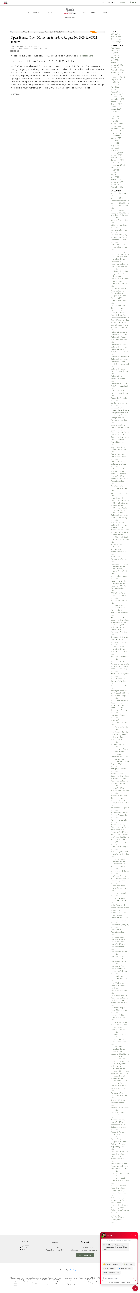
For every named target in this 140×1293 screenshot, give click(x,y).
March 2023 (115, 150)
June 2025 (114, 85)
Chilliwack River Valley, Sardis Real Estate (118, 378)
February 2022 (116, 182)
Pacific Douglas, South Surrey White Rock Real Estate (119, 854)
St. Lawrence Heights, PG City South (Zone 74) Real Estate (119, 1025)
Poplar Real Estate (117, 864)
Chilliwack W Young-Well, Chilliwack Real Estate (119, 386)
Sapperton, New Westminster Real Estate (117, 932)
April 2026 (114, 60)
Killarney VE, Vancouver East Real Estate (118, 722)
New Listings (115, 37)
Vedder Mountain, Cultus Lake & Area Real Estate (118, 1127)
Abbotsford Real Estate (119, 203)
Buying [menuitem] (83, 13)
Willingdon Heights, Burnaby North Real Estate (118, 1193)
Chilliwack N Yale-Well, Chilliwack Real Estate (119, 352)
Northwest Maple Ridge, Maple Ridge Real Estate (118, 842)
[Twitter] (133, 3)
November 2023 (117, 131)
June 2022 (114, 172)
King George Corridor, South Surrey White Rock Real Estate (119, 734)
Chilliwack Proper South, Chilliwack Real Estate (32, 48)
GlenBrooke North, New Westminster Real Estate (119, 613)
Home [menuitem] (27, 13)
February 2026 (116, 65)
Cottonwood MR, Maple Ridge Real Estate (117, 442)
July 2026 (114, 53)
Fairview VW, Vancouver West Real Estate (119, 552)
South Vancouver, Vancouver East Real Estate (118, 1003)
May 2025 (114, 87)
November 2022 (117, 160)
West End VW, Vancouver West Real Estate (119, 1159)
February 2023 (116, 153)
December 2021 (116, 187)
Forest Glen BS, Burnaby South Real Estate (118, 571)
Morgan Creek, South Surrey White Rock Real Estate (119, 803)
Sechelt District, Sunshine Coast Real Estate (118, 978)
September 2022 (117, 165)
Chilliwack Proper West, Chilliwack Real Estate (119, 371)
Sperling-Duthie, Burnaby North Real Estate (118, 1017)
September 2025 (117, 77)
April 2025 (114, 89)
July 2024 (114, 111)
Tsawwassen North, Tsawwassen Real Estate (118, 1088)
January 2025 (116, 97)
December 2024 (117, 99)
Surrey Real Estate (117, 1069)
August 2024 (115, 109)
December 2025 (117, 70)
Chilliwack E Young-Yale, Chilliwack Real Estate (119, 339)
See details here (85, 56)
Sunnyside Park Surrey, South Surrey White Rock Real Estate (119, 1063)
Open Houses (116, 39)
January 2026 (116, 67)
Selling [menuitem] (94, 13)
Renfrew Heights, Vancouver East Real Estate (118, 900)
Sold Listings (115, 42)
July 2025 (114, 82)
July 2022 (114, 170)
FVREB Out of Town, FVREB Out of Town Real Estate (118, 595)
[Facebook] (130, 3)
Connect (122, 3)
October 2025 (116, 75)
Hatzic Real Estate (117, 678)
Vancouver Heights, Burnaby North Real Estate (118, 1115)
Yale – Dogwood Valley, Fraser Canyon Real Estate (119, 1210)
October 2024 (116, 104)
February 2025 (116, 94)
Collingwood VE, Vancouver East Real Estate (118, 420)
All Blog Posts (115, 34)
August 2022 (115, 167)
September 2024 (117, 106)
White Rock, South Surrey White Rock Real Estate (119, 1181)
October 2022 (116, 163)
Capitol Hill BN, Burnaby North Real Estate (118, 300)
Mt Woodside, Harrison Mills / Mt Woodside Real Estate (120, 815)
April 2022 (114, 177)
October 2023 (116, 133)
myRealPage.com (74, 1270)
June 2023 (114, 143)
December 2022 (117, 158)
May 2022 (114, 175)
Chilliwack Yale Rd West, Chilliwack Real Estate (119, 393)
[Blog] (136, 3)
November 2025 (117, 72)
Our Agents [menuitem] (52, 13)
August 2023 (115, 138)
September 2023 (117, 136)
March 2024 (115, 121)
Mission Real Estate (118, 788)
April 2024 (114, 119)
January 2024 (116, 126)
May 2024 (114, 116)
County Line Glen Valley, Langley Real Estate (118, 449)
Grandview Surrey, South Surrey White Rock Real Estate (118, 625)
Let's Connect (85, 1255)
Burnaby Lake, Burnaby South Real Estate (118, 283)
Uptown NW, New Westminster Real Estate (117, 1103)
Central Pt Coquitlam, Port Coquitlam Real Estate (119, 327)
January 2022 (116, 184)
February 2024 (116, 123)
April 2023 (114, 148)
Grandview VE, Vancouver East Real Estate (118, 632)
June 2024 (114, 114)
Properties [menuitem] (37, 13)
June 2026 (114, 55)
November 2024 (117, 102)
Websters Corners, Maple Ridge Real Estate (118, 1146)
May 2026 (114, 58)
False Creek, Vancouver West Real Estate (119, 559)
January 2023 (116, 155)
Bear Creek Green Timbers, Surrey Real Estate (119, 247)
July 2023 (114, 141)
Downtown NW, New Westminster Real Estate (119, 481)
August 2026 (115, 50)
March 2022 (115, 180)
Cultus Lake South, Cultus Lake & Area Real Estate (118, 464)
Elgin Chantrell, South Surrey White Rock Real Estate (119, 539)
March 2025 (115, 92)
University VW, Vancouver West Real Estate (119, 1095)
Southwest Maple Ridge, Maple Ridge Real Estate (118, 1010)
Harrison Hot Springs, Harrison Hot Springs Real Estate (119, 669)
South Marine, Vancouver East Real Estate (118, 990)
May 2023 (114, 146)
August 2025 (115, 80)
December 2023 (117, 128)
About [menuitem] (106, 13)
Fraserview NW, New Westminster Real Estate (119, 588)
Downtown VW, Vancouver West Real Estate (119, 488)
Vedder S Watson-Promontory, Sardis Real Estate (118, 1134)
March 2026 (115, 63)
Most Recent (115, 48)
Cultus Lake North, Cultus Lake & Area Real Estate (118, 457)
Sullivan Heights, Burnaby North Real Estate (118, 1042)
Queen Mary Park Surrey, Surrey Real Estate (118, 888)
